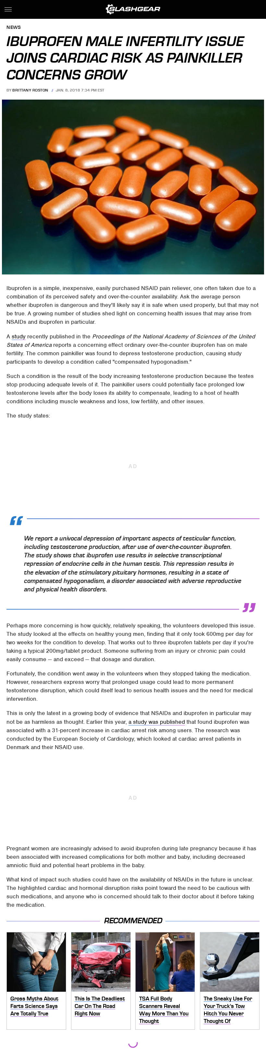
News (13, 28)
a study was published (156, 721)
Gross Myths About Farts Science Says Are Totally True (34, 1005)
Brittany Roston (30, 90)
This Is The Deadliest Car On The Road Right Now (100, 1005)
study (19, 336)
